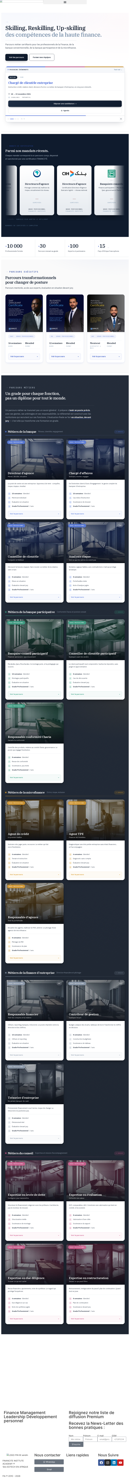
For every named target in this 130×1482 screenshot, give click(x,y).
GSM (114, 1436)
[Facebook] (101, 1462)
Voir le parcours (24, 356)
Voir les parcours (16, 57)
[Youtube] (120, 1462)
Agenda (66, 110)
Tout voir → (118, 69)
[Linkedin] (114, 1462)
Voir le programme (65, 104)
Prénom (87, 1436)
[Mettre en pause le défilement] (121, 119)
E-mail (101, 1436)
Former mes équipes (42, 57)
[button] (65, 2)
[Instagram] (107, 1462)
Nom (71, 1436)
